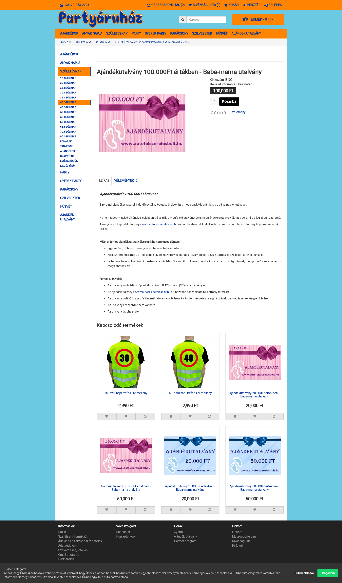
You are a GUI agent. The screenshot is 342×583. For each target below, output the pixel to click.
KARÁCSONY (179, 33)
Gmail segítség (68, 555)
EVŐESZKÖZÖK (69, 160)
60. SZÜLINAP (68, 121)
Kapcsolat (123, 532)
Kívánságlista (241, 541)
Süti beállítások (304, 573)
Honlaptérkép (125, 536)
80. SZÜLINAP (68, 136)
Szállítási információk (73, 536)
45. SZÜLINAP (68, 107)
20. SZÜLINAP (68, 82)
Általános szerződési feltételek (80, 541)
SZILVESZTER (202, 33)
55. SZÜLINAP (68, 116)
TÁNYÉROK (66, 146)
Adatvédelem (67, 545)
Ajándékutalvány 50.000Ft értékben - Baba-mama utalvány (126, 488)
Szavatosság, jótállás (73, 550)
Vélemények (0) (126, 180)
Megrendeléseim (244, 536)
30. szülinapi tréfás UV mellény (125, 393)
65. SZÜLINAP (68, 126)
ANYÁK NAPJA (92, 33)
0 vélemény (238, 112)
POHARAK (66, 141)
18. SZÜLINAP (68, 78)
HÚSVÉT (222, 33)
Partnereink (66, 559)
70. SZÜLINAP (68, 131)
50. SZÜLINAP (68, 112)
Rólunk (62, 532)
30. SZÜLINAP (68, 92)
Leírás (104, 180)
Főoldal (66, 42)
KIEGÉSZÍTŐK (67, 165)
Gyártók (179, 532)
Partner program (185, 541)
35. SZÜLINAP (68, 97)
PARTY (136, 33)
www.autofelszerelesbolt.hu (159, 224)
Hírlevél (237, 545)
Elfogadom (328, 573)
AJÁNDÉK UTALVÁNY (246, 33)
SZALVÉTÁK (67, 156)
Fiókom (237, 532)
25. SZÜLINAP (68, 87)
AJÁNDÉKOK (69, 33)
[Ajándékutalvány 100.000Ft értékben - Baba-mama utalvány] (142, 122)
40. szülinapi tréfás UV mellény (190, 393)
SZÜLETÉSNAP (117, 33)
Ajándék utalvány (185, 536)
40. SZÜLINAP (68, 102)
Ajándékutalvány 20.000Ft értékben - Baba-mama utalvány (254, 394)
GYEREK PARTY (155, 33)
